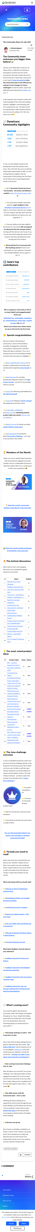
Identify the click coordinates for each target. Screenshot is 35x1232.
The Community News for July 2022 (17, 42)
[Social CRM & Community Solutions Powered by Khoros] (29, 1176)
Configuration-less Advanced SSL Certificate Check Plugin (15, 607)
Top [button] (2, 1176)
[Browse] (7, 10)
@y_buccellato (9, 410)
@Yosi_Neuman (21, 363)
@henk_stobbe (10, 363)
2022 (27, 208)
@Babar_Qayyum (10, 424)
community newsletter (10, 1149)
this (10, 417)
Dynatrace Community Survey (15, 208)
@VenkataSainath (11, 434)
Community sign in (27, 10)
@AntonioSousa (11, 321)
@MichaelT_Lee (9, 318)
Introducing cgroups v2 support (16, 907)
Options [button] (31, 45)
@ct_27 (21, 323)
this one (23, 415)
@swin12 (8, 391)
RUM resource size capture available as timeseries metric (13, 693)
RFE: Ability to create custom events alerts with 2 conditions (14, 734)
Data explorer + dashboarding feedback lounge (14, 615)
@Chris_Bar (21, 321)
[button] (11, 1224)
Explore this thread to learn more (20, 193)
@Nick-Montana (10, 377)
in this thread (24, 368)
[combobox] (17, 24)
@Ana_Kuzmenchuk (19, 80)
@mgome (8, 401)
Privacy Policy (6, 1217)
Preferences (18, 1228)
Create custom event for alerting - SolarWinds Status (15, 633)
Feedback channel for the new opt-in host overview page (15, 589)
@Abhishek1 (19, 410)
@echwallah (19, 318)
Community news (7, 37)
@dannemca (18, 1050)
